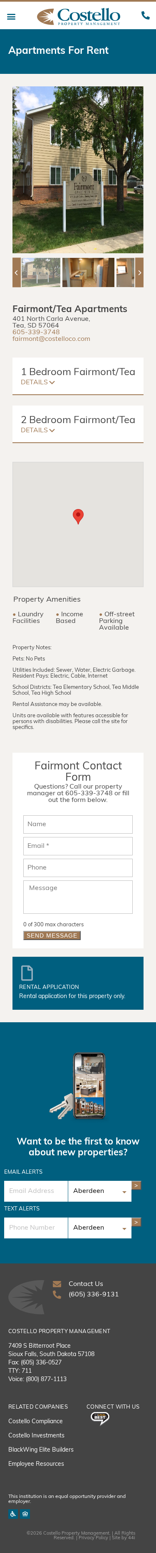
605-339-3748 (36, 332)
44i (131, 1538)
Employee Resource (34, 1464)
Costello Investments (36, 1436)
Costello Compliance (35, 1422)
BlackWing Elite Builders (41, 1450)
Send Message (52, 935)
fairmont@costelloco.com (51, 339)
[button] (11, 16)
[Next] (139, 272)
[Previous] (16, 272)
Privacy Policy (93, 1538)
